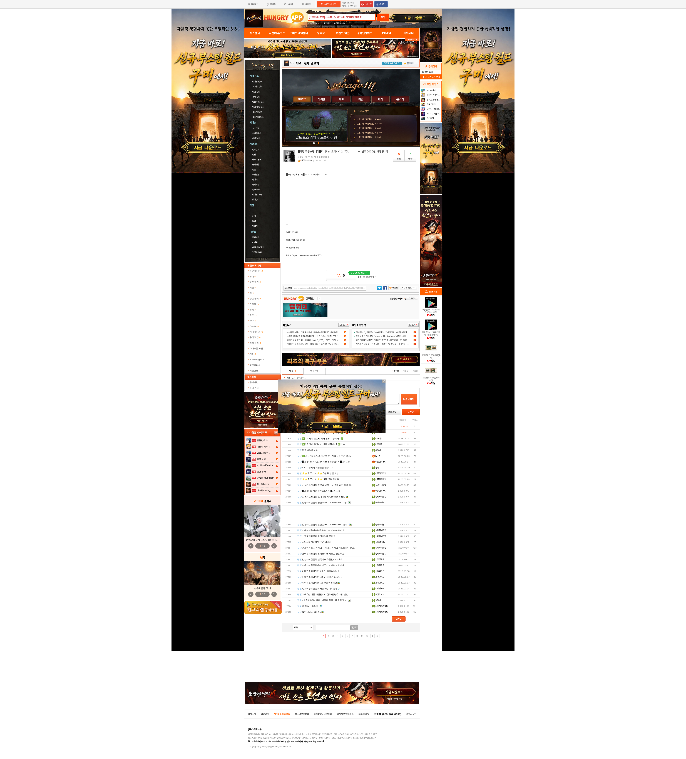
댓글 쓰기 (314, 371)
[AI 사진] (262, 573)
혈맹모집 (255, 184)
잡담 (254, 154)
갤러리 (255, 179)
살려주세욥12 (380, 485)
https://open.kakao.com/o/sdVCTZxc (304, 255)
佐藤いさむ (380, 594)
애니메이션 (256, 332)
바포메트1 (379, 438)
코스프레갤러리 (257, 359)
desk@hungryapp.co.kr (364, 738)
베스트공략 (257, 159)
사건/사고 (256, 138)
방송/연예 (255, 298)
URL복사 (288, 288)
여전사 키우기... (264, 446)
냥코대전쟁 (431, 90)
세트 (341, 99)
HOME (302, 99)
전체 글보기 (311, 63)
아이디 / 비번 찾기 (349, 6)
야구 (253, 321)
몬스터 (400, 99)
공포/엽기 (255, 282)
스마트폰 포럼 (256, 348)
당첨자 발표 (257, 252)
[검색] (354, 627)
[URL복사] (325, 288)
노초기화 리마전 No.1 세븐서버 (369, 119)
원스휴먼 (430, 118)
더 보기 (343, 325)
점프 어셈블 (431, 104)
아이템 (321, 99)
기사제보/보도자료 (345, 714)
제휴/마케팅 (364, 714)
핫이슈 (255, 199)
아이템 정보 (257, 81)
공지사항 (255, 237)
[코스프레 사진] (262, 521)
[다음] (372, 636)
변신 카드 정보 (258, 101)
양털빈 (378, 600)
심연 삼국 (261, 459)
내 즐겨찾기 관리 (431, 77)
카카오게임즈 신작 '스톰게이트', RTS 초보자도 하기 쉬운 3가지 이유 (384, 340)
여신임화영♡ (306, 160)
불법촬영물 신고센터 (323, 714)
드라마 (254, 304)
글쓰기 (411, 412)
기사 (254, 216)
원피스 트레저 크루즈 (433, 100)
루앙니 (378, 450)
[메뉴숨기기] (412, 39)
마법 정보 (256, 92)
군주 (254, 211)
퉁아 (377, 467)
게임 (253, 287)
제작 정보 (256, 96)
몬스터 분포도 (258, 116)
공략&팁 (255, 164)
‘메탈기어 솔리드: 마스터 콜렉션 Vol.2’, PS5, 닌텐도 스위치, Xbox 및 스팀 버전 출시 (321, 340)
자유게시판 (256, 271)
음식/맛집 (255, 337)
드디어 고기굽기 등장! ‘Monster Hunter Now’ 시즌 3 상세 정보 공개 (385, 336)
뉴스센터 (255, 128)
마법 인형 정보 (258, 106)
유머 (253, 276)
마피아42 (328, 23)
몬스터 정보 (257, 111)
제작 (380, 99)
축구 (253, 315)
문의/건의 (254, 388)
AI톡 (253, 354)
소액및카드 (379, 559)
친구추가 (255, 189)
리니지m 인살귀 (382, 606)
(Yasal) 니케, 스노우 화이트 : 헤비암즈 (265, 540)
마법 (361, 99)
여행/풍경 (255, 343)
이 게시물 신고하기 (366, 277)
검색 (383, 17)
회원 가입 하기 (348, 3)
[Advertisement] (351, 514)
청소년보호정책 (302, 714)
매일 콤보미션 (258, 247)
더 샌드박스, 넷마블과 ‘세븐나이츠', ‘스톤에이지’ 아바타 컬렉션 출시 (383, 332)
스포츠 (254, 326)
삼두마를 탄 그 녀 (262, 588)
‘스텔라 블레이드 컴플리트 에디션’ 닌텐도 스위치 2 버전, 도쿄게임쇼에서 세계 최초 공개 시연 (324, 336)
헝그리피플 (255, 365)
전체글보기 (256, 149)
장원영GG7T (381, 542)
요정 (254, 221)
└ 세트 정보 (257, 86)
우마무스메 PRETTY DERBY (433, 109)
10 (367, 636)
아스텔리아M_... (264, 484)
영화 (253, 309)
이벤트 (255, 242)
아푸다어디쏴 (380, 473)
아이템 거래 (257, 194)
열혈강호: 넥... (263, 440)
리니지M (295, 63)
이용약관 (265, 714)
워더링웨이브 (339, 23)
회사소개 (252, 714)
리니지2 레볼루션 (433, 113)
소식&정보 (256, 133)
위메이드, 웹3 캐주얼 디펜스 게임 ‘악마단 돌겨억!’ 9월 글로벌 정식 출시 (316, 344)
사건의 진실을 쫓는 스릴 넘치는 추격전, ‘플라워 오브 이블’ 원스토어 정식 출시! (387, 344)
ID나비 (378, 456)
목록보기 (392, 412)
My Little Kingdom (265, 465)
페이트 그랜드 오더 (433, 95)
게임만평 (254, 370)
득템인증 (255, 174)
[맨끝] (377, 636)
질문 (254, 169)
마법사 (255, 226)
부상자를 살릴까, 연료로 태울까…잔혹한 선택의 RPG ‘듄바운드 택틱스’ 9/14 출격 (320, 332)
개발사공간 (411, 714)
